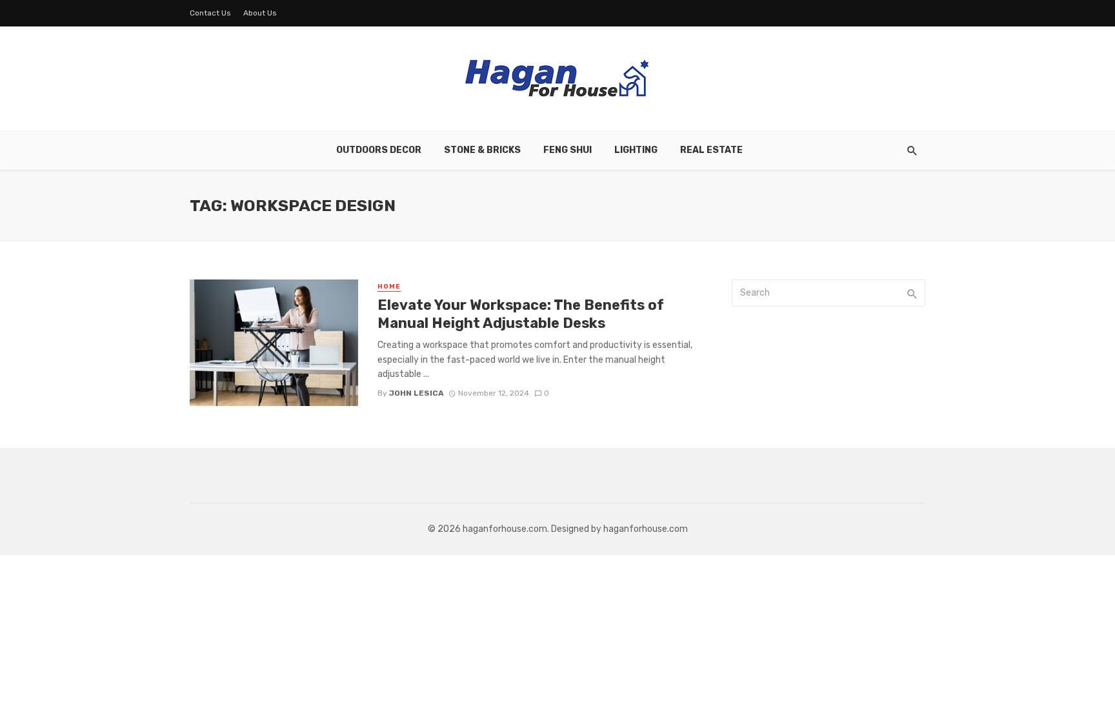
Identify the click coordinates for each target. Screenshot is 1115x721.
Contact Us (210, 12)
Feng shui (567, 150)
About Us (260, 12)
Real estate (711, 150)
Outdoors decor (378, 150)
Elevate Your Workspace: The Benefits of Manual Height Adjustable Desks (520, 314)
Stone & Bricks (482, 150)
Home (389, 286)
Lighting (636, 150)
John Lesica (416, 393)
